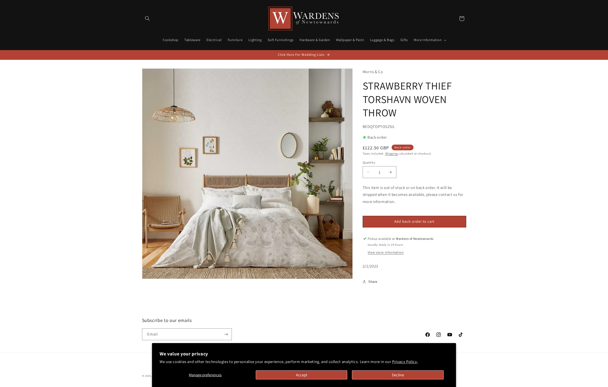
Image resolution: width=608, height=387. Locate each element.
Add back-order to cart (414, 221)
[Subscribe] (225, 334)
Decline (398, 375)
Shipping (391, 153)
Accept (301, 375)
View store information (386, 252)
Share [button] (372, 281)
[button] (147, 18)
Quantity (369, 162)
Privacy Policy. (405, 361)
